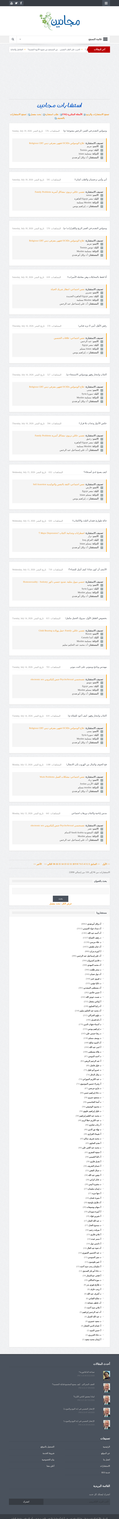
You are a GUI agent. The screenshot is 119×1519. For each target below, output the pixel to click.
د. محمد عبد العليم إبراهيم (90, 1116)
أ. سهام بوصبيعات (94, 1207)
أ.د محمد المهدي (94, 965)
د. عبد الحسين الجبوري (91, 1253)
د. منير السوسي (94, 1257)
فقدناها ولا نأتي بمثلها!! (12, 49)
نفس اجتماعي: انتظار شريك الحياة (67, 289)
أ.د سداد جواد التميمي (92, 928)
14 (62, 864)
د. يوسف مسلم (94, 1038)
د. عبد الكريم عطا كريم (91, 1120)
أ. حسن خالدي (95, 992)
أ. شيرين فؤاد (95, 1216)
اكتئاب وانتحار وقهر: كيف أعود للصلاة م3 (87, 715)
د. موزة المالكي (94, 1280)
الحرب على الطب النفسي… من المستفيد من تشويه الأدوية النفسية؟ (80, 49)
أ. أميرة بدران (95, 951)
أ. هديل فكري (95, 1161)
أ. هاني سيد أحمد (94, 1307)
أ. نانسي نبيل (95, 1243)
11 (71, 864)
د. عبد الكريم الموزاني (92, 1079)
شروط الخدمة (48, 1453)
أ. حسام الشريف (94, 1166)
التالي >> (48, 864)
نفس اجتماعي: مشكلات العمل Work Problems (62, 777)
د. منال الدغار (95, 1074)
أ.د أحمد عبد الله (94, 933)
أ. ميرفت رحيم (95, 1230)
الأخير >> (38, 864)
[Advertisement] (59, 77)
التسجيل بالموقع (47, 1447)
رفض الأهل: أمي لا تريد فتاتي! (92, 326)
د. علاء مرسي (95, 942)
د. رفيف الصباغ (95, 938)
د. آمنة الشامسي (94, 1102)
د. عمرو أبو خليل (94, 1070)
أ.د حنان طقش (95, 947)
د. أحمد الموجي (94, 1056)
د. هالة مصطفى (94, 1052)
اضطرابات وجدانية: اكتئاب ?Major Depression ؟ (61, 533)
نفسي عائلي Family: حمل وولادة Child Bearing (61, 630)
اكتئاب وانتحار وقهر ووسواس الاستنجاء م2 (86, 374)
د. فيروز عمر (96, 979)
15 (60, 864)
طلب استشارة (51, 114)
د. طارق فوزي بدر (94, 1285)
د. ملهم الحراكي (94, 1015)
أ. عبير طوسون (95, 1262)
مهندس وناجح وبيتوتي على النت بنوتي (88, 667)
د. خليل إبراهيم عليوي (92, 1111)
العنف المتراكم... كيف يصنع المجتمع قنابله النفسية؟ (73, 1384)
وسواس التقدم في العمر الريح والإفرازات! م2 (85, 228)
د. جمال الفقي (95, 1170)
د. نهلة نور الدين (94, 1129)
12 (68, 864)
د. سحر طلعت (95, 970)
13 (65, 864)
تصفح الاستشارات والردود (97, 114)
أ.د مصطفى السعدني (92, 988)
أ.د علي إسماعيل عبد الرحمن (89, 956)
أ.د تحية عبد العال (94, 1248)
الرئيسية (106, 1447)
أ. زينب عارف (95, 1289)
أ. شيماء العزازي (94, 1134)
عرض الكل (67, 904)
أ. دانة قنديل (96, 1020)
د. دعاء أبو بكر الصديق (92, 1271)
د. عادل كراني (95, 1179)
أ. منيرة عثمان (95, 1198)
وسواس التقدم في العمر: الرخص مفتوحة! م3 (85, 131)
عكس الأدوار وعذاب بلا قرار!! (93, 423)
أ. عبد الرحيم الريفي (92, 1061)
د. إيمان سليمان (94, 1189)
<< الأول (105, 864)
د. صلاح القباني (95, 1298)
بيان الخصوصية (48, 1459)
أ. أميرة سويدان (94, 1211)
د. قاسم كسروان (94, 960)
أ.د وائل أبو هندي (94, 924)
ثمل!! (28, 49)
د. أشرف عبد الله (94, 1294)
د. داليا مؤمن (96, 983)
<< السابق (95, 864)
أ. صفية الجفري (94, 1152)
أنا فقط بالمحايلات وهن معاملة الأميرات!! (87, 277)
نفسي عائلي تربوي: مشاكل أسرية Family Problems (59, 192)
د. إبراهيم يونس (94, 1029)
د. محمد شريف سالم (92, 1138)
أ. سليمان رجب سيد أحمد (90, 1266)
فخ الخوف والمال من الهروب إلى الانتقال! (86, 764)
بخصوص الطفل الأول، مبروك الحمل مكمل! (86, 618)
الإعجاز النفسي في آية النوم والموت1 (79, 1421)
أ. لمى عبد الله (95, 1047)
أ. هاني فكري (95, 1234)
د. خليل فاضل (95, 1065)
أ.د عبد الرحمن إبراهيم (91, 1312)
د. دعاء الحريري (94, 1335)
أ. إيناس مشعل (95, 1001)
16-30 (55, 864)
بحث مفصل (35, 114)
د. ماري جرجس (94, 1088)
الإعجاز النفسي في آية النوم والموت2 (79, 1409)
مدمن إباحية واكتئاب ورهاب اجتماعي (89, 813)
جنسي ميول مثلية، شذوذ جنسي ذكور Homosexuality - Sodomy (53, 582)
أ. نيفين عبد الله (94, 1175)
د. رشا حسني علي (93, 1033)
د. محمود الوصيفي (93, 1106)
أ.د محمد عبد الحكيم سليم (90, 1011)
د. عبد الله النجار (94, 1221)
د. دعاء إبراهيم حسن (92, 1093)
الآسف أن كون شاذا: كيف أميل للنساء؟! (87, 569)
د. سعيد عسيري (94, 1321)
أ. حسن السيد (95, 1330)
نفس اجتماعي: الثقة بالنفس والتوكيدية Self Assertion (58, 484)
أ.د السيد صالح (95, 1042)
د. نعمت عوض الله (93, 997)
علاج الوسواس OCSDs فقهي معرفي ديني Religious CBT (56, 143)
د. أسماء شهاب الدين (92, 1024)
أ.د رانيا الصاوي (95, 1006)
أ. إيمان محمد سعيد (93, 1339)
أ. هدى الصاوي (95, 1143)
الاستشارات (105, 1466)
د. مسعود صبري (94, 1097)
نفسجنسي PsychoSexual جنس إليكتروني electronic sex (57, 679)
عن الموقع (105, 1453)
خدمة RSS (105, 1472)
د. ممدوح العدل (95, 1225)
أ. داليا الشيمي (95, 1157)
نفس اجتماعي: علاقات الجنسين (69, 338)
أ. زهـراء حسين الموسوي (90, 1084)
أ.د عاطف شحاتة (94, 1303)
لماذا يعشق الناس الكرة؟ (84, 1396)
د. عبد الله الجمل (94, 1316)
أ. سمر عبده (96, 1239)
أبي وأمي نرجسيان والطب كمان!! (90, 179)
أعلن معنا (50, 1466)
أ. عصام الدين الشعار (92, 1326)
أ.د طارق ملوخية (94, 1202)
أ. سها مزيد (96, 1193)
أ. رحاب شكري (95, 1125)
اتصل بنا (106, 1459)
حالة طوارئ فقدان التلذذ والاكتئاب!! (89, 520)
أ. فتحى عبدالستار (93, 1275)
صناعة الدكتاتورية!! (87, 1372)
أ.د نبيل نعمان (95, 974)
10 (74, 864)
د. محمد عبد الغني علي (91, 1147)
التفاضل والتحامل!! (42, 49)
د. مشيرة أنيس (95, 1184)
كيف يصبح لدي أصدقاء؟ (95, 472)
